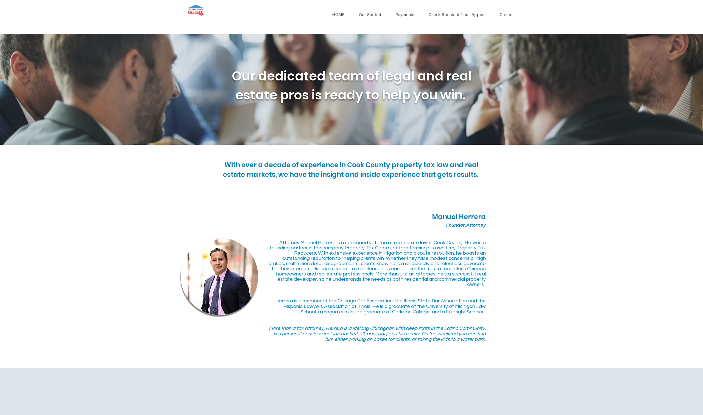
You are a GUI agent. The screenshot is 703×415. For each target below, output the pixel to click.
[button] (370, 14)
